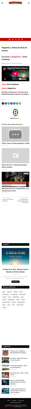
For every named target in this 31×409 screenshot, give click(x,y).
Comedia (4, 297)
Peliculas (13, 302)
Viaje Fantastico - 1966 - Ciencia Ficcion (19, 373)
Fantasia (4, 299)
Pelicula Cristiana (6, 302)
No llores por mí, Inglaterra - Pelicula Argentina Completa (18, 351)
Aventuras (16, 291)
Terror (13, 304)
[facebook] (9, 39)
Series (8, 304)
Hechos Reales (11, 299)
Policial (4, 304)
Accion (4, 291)
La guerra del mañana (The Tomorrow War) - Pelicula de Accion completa (18, 390)
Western (4, 307)
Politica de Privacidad (16, 402)
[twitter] (13, 39)
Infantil (17, 299)
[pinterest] (19, 39)
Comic (9, 297)
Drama (22, 297)
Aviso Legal (21, 400)
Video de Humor (20, 304)
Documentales (16, 297)
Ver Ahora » (15, 281)
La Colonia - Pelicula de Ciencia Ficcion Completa (18, 359)
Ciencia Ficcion (6, 294)
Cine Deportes (22, 294)
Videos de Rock (8, 99)
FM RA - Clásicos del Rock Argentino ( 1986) (15, 143)
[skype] (21, 39)
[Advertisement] (15, 22)
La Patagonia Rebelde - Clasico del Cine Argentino (18, 366)
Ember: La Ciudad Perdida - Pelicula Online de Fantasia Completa (18, 382)
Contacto (14, 400)
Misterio (23, 299)
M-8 (19, 118)
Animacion (9, 291)
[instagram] (16, 39)
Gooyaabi (23, 406)
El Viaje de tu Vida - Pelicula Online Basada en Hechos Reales (15, 270)
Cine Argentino (14, 294)
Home (8, 400)
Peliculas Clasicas (20, 302)
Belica (21, 291)
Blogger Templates (9, 406)
